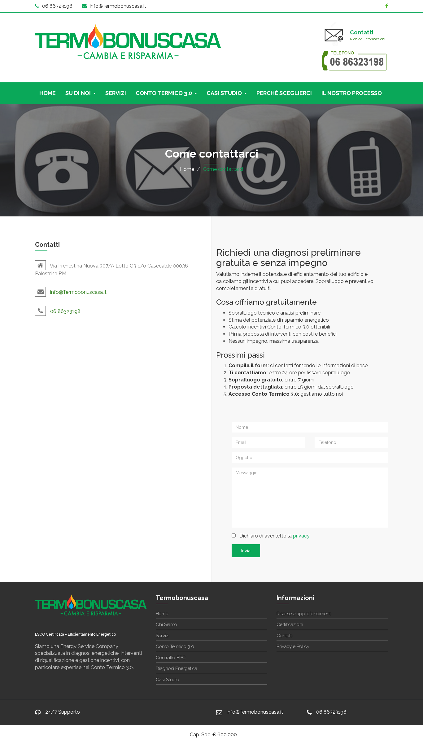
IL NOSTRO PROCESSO (351, 93)
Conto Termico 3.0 (175, 646)
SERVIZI (115, 93)
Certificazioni (290, 624)
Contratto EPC (170, 657)
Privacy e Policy (293, 646)
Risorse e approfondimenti (304, 613)
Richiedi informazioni (367, 39)
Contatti (285, 635)
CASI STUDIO (224, 93)
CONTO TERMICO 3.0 (164, 93)
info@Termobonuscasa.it (118, 6)
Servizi (162, 635)
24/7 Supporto (62, 712)
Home (187, 169)
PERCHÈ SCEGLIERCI (284, 93)
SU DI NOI (78, 93)
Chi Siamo (166, 624)
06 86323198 (57, 6)
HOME (47, 93)
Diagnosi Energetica (176, 668)
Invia (246, 550)
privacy (301, 536)
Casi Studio (167, 679)
